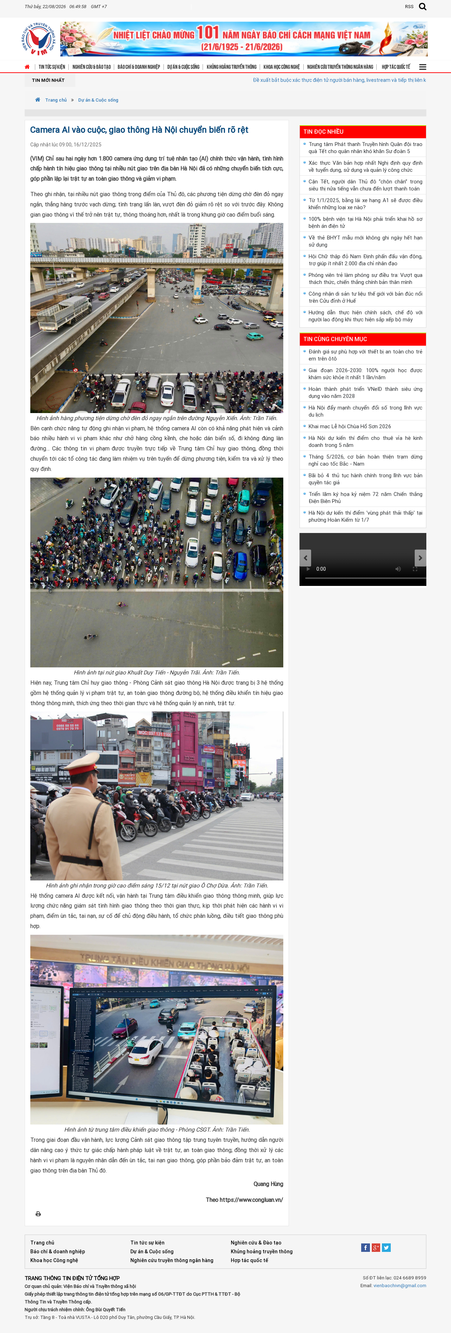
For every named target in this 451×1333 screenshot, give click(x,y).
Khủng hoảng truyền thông (232, 66)
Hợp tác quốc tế (396, 66)
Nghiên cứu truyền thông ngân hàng (340, 66)
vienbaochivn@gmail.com (399, 1286)
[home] (38, 37)
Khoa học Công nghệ (282, 66)
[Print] (38, 1213)
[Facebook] (365, 1245)
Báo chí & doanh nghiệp (139, 66)
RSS (409, 7)
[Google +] (376, 1245)
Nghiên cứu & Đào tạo (92, 66)
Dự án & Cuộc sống (183, 66)
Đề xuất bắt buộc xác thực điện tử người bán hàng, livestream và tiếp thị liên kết (301, 80)
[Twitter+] (386, 1245)
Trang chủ (55, 100)
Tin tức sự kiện (52, 66)
